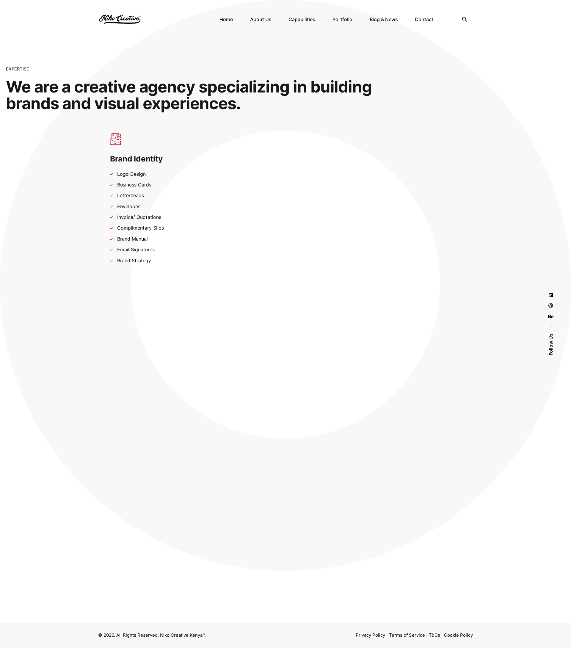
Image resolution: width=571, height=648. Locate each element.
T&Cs (434, 635)
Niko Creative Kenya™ (182, 635)
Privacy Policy (370, 635)
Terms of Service (407, 635)
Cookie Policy (458, 635)
